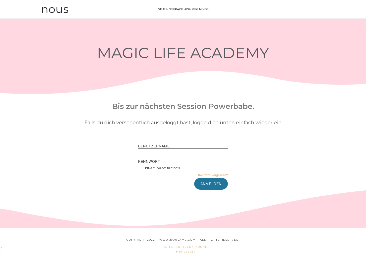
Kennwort (149, 161)
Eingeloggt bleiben (162, 168)
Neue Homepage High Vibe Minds (183, 9)
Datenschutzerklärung (185, 247)
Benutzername (154, 145)
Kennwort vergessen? (213, 175)
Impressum (185, 251)
